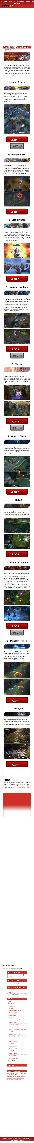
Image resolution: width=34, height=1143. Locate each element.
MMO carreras (12, 1015)
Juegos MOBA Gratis (14, 1012)
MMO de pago (11, 1003)
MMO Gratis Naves (12, 1058)
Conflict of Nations (11, 1074)
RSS (13, 6)
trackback (26, 787)
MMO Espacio (11, 1006)
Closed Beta (23, 1073)
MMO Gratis (4, 1)
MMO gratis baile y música (15, 1020)
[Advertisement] (17, 26)
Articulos (17, 784)
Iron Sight (17, 1076)
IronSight (21, 1076)
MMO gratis (11, 1008)
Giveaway (9, 1076)
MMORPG (15, 1077)
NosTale (19, 1077)
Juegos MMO (11, 1)
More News (17, 983)
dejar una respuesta (16, 787)
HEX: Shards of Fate (13, 994)
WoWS (20, 1079)
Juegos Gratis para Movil (15, 1010)
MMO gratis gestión (13, 1027)
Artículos (27, 1)
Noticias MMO (20, 1)
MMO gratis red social (14, 1036)
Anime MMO (10, 1073)
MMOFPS (11, 1043)
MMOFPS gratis (13, 1046)
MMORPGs (11, 1051)
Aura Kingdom (11, 990)
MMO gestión (12, 1017)
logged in (10, 968)
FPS (16, 1074)
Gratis (13, 1076)
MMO (24, 1076)
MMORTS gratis (13, 1053)
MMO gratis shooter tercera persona (17, 1039)
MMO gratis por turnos (14, 1034)
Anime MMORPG (16, 1073)
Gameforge (19, 1074)
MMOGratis (9, 1077)
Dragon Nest (11, 992)
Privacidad (4, 1138)
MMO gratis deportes (14, 1024)
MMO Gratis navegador (14, 1031)
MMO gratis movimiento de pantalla (17, 1029)
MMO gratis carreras (14, 1022)
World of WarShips (14, 1079)
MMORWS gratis (13, 1055)
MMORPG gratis (13, 1048)
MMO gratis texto (13, 1041)
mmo (9, 1138)
